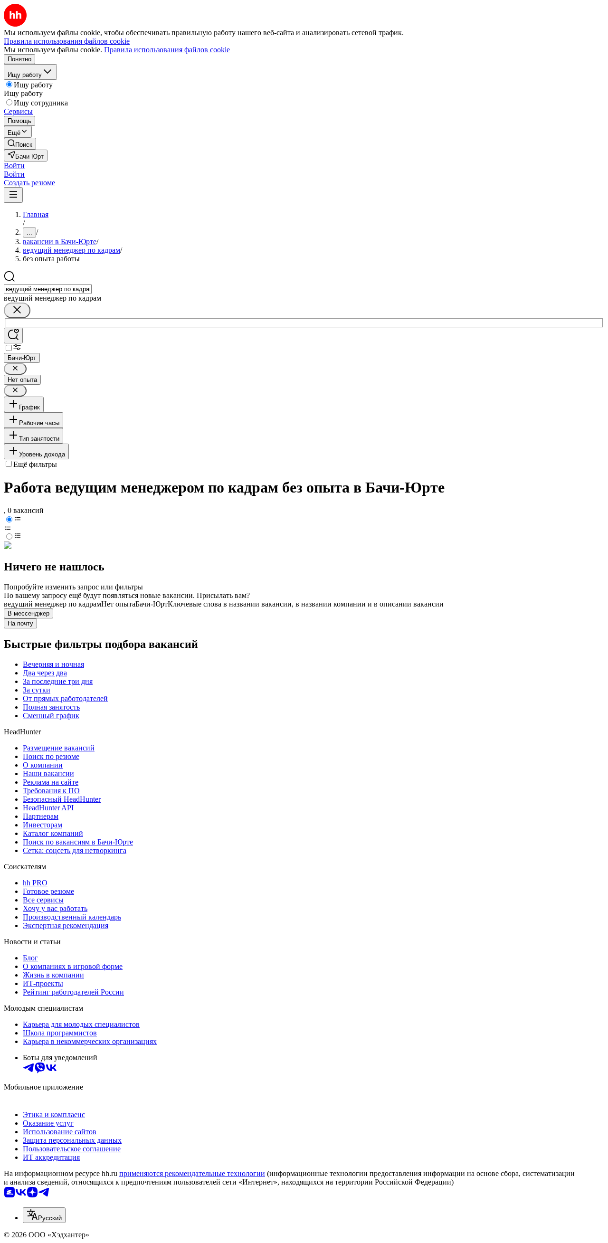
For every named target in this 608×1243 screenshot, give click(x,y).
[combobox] (48, 289)
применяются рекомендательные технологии (192, 1173)
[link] (20, 144)
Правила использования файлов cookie (167, 50)
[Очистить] (17, 310)
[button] (14, 165)
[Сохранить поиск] (13, 335)
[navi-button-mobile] (13, 195)
